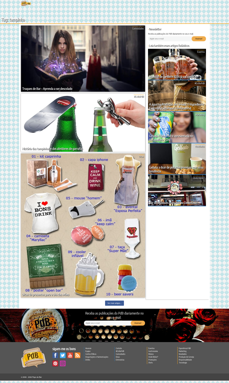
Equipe (88, 351)
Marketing (200, 114)
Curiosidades (138, 28)
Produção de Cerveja (186, 357)
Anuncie (88, 348)
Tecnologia (183, 362)
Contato (119, 348)
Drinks (87, 360)
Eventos (201, 51)
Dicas (141, 156)
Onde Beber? (199, 177)
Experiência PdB (185, 348)
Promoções (152, 360)
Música (151, 354)
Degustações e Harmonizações (96, 357)
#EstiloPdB (139, 96)
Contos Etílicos (90, 354)
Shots (150, 362)
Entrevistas (120, 360)
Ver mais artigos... (114, 303)
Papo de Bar (26, 4)
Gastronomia (153, 351)
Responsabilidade (185, 360)
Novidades (200, 146)
